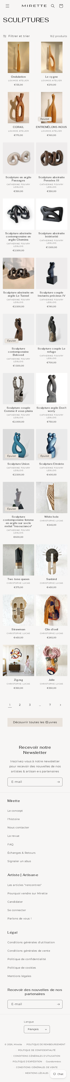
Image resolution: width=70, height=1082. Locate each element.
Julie (52, 680)
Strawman (18, 629)
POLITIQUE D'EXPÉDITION (27, 1061)
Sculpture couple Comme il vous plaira (18, 409)
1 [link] (9, 705)
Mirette (18, 1044)
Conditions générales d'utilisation (31, 942)
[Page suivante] (60, 705)
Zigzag (18, 680)
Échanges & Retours (21, 852)
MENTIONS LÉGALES (37, 1073)
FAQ (10, 844)
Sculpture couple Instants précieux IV (51, 294)
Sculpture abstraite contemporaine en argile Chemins (18, 236)
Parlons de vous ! (19, 918)
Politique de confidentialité (26, 959)
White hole (51, 516)
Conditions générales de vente (28, 950)
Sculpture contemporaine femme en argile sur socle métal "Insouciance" (18, 521)
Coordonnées (53, 1061)
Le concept (15, 810)
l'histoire (13, 819)
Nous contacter (18, 827)
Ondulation (18, 76)
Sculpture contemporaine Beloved (18, 352)
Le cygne (51, 76)
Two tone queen (18, 579)
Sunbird (51, 579)
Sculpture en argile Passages (18, 179)
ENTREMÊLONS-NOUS (51, 127)
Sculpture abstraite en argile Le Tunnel (18, 294)
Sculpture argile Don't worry (51, 409)
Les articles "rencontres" (24, 885)
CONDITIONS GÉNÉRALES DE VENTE (36, 1067)
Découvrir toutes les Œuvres (35, 722)
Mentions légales (19, 976)
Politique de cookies (21, 967)
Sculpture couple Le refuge (51, 350)
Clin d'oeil (51, 629)
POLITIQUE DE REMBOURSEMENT (46, 1044)
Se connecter (16, 910)
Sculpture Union (18, 464)
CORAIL (18, 127)
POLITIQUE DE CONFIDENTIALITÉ (37, 1050)
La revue (13, 836)
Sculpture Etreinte (51, 464)
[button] (7, 6)
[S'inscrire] (58, 782)
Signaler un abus (19, 861)
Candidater (15, 901)
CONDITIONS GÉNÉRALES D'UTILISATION (36, 1056)
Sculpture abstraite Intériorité (51, 235)
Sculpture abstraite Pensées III (51, 179)
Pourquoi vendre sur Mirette (27, 893)
